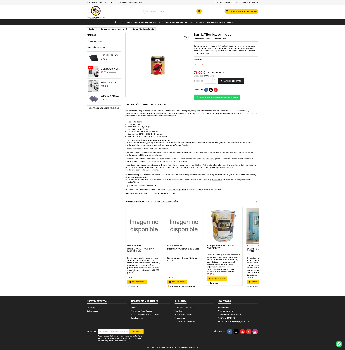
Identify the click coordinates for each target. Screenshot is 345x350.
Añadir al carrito (231, 80)
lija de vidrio (209, 159)
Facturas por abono (183, 314)
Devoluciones (137, 318)
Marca (218, 39)
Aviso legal (91, 307)
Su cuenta (181, 301)
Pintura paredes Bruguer (183, 248)
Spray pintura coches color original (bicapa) (110, 82)
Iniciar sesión (231, 2)
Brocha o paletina (142, 193)
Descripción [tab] (132, 104)
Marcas (91, 35)
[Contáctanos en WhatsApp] (339, 344)
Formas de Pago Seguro (141, 311)
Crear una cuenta (249, 2)
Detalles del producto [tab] (156, 104)
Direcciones (180, 318)
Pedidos (178, 311)
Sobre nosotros (94, 311)
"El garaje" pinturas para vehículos (141, 22)
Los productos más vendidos (105, 108)
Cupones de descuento (185, 321)
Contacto (224, 301)
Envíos (133, 307)
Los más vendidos (97, 47)
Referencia (199, 39)
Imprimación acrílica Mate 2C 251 (140, 250)
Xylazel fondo (216, 179)
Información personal (184, 307)
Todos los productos (219, 22)
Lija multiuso (109, 55)
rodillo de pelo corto (160, 193)
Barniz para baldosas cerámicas (220, 246)
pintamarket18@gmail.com (129, 2)
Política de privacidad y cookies (145, 314)
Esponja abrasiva (110, 96)
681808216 (101, 2)
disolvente (171, 189)
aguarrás (182, 189)
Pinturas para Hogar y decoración (183, 22)
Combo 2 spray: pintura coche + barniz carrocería (110, 69)
